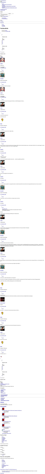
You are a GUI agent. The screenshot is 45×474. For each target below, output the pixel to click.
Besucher (3, 7)
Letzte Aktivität (13, 6)
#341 (3, 70)
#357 (3, 308)
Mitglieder (2, 402)
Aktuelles (3, 5)
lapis (2, 441)
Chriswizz (3, 437)
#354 (3, 258)
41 (2, 49)
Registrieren (2, 22)
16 (2, 40)
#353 (3, 241)
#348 (3, 171)
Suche (2, 392)
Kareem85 (1, 78)
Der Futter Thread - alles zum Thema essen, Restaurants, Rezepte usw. (12, 410)
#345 (3, 129)
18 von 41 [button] (2, 377)
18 (2, 367)
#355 (3, 276)
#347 (3, 155)
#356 (3, 293)
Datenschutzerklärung (4, 395)
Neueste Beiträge (3, 406)
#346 (3, 143)
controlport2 (3, 438)
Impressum (2, 396)
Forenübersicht (3, 389)
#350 (3, 196)
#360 (3, 352)
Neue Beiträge (4, 4)
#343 (3, 99)
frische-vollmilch (4, 440)
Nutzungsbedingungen (5, 465)
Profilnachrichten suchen (13, 7)
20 (2, 43)
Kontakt (3, 464)
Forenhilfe (2, 399)
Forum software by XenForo (8, 469)
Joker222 (1, 149)
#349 (3, 182)
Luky (3, 442)
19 (2, 42)
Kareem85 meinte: (4, 208)
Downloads (2, 391)
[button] (1, 1)
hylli (2, 436)
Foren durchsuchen (9, 4)
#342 (3, 84)
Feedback (3, 429)
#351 (3, 207)
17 (2, 41)
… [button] (2, 44)
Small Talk (3, 412)
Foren (3, 3)
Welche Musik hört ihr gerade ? (6, 421)
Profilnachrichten (8, 6)
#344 (3, 113)
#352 (3, 226)
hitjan (1, 123)
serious (1, 220)
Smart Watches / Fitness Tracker (6, 433)
